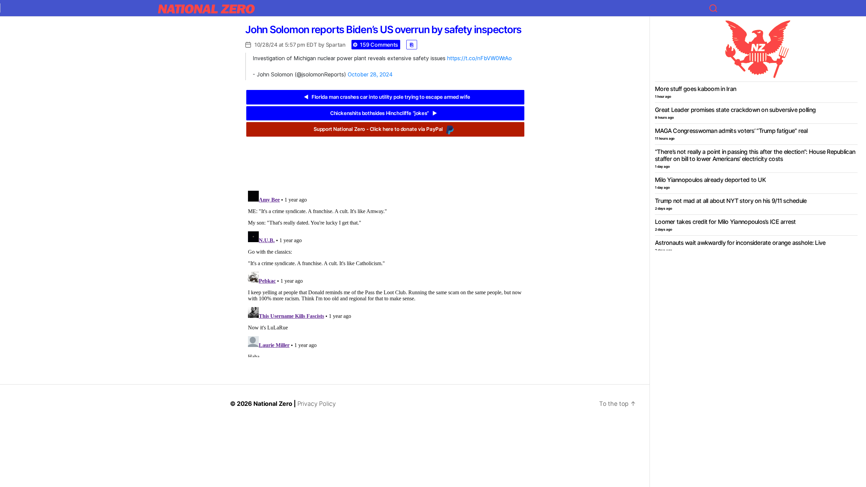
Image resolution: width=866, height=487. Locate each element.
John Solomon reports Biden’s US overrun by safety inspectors (383, 29)
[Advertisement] (385, 158)
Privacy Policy (316, 403)
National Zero (272, 403)
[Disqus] (385, 272)
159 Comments (379, 44)
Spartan (336, 44)
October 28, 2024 (370, 74)
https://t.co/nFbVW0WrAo (479, 58)
